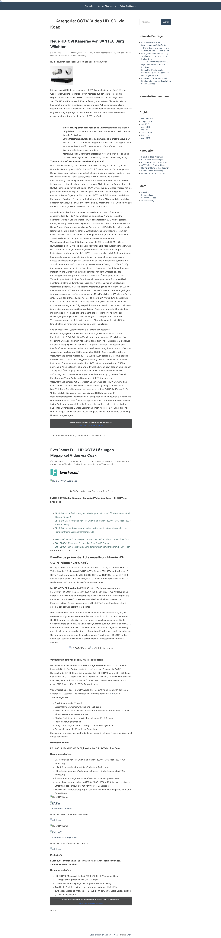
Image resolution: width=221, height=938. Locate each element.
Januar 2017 (146, 132)
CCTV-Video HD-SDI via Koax (154, 162)
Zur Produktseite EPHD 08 (63, 808)
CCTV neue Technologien (101, 53)
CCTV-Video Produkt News (74, 464)
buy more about (58, 578)
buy (121, 612)
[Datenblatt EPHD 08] (55, 820)
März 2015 (146, 135)
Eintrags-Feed (147, 195)
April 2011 (145, 138)
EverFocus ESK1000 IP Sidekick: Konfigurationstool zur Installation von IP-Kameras (156, 81)
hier (111, 693)
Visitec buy (55, 571)
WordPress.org (147, 200)
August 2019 (146, 121)
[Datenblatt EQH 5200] (55, 849)
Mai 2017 (145, 130)
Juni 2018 (145, 127)
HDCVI (64, 435)
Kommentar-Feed (148, 198)
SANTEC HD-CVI (83, 435)
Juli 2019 (145, 124)
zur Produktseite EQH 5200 (63, 837)
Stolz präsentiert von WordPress (104, 935)
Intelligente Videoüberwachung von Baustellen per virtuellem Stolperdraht (154, 56)
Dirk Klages (58, 53)
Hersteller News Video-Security (72, 55)
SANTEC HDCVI (99, 435)
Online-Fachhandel (128, 6)
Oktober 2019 (147, 119)
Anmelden (145, 192)
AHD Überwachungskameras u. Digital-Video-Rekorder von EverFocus (154, 64)
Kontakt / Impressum (107, 6)
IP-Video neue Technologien (153, 170)
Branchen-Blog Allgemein (152, 157)
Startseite (89, 6)
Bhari (129, 935)
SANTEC (71, 435)
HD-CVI (56, 435)
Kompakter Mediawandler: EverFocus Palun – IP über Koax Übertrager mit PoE (155, 73)
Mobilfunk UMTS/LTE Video (153, 173)
